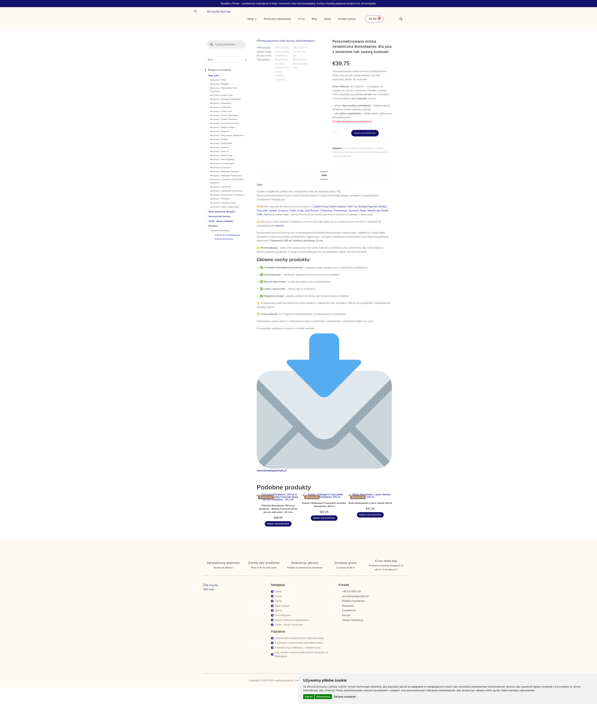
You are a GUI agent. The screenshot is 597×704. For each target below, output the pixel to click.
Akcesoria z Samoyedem (221, 143)
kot (266, 214)
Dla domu (213, 226)
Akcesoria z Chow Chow (221, 111)
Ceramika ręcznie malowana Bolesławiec (362, 152)
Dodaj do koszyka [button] (278, 524)
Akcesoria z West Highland (222, 159)
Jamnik (273, 210)
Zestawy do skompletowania (227, 235)
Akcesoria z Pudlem (219, 139)
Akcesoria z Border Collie (221, 95)
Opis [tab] (324, 175)
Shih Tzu (352, 206)
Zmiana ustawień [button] (345, 696)
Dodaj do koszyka (365, 133)
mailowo (279, 225)
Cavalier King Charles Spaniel (329, 206)
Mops (363, 210)
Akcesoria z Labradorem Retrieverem (226, 191)
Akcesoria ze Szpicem (220, 167)
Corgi (300, 210)
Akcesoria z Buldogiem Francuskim (226, 175)
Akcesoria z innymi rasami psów (224, 207)
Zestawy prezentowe (224, 239)
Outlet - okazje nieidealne (221, 221)
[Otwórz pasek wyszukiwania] (401, 19)
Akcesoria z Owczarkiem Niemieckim (227, 135)
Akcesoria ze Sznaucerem (222, 163)
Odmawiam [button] (323, 696)
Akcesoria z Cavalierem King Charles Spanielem (226, 181)
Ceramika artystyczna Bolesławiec (358, 148)
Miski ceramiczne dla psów (222, 211)
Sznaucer (283, 210)
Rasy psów (214, 75)
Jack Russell (312, 210)
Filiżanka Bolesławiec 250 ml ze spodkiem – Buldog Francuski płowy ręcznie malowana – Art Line (278, 508)
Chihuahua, (326, 210)
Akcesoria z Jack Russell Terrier (224, 123)
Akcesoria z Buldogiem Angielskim (225, 99)
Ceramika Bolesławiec (220, 230)
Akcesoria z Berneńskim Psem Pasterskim (224, 89)
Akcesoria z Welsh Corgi (221, 155)
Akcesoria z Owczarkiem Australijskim (227, 195)
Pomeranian (340, 210)
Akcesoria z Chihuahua (220, 107)
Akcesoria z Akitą (218, 80)
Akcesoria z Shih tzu (219, 151)
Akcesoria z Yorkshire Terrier (223, 203)
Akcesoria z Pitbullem (220, 199)
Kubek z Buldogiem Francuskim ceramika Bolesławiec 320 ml (324, 505)
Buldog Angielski (368, 206)
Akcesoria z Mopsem (219, 131)
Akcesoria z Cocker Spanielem (224, 115)
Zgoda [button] (309, 696)
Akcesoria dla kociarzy (219, 216)
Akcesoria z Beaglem (219, 84)
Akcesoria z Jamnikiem (220, 187)
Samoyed (353, 210)
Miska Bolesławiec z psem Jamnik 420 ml (370, 503)
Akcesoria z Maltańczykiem (222, 127)
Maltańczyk (374, 210)
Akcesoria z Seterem (219, 147)
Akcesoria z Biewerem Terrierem (224, 171)
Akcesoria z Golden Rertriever (223, 119)
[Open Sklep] (256, 19)
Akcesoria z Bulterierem (220, 103)
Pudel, (293, 210)
